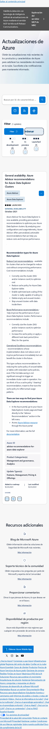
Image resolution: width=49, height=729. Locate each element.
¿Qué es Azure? (6, 661)
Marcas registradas (14, 724)
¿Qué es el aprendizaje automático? (29, 702)
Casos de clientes (21, 667)
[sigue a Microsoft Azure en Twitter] (6, 655)
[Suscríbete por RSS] (24, 110)
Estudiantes (31, 692)
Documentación (33, 689)
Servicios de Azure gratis (15, 670)
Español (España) (7, 711)
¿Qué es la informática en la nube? (28, 698)
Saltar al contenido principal (12, 1)
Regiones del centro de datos (18, 664)
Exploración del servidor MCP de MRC (37, 19)
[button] (15, 110)
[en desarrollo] (12, 152)
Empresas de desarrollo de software (15, 686)
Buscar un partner (18, 689)
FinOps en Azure (14, 673)
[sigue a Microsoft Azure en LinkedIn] (17, 655)
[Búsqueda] (42, 100)
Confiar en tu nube (38, 664)
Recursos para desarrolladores (13, 692)
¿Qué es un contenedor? (15, 708)
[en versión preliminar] (25, 152)
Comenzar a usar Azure (23, 661)
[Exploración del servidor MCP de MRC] (34, 110)
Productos (33, 667)
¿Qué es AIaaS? (30, 705)
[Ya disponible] (36, 149)
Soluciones (4, 676)
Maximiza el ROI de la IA (32, 673)
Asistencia (26, 679)
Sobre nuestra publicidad (33, 724)
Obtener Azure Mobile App (20, 649)
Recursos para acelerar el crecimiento (25, 676)
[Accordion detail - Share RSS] (13, 499)
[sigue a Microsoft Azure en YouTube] (22, 655)
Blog (42, 689)
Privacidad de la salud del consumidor (16, 717)
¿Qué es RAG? (32, 708)
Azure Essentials (6, 667)
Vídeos (11, 698)
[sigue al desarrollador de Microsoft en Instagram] (12, 655)
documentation (13, 434)
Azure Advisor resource (27, 422)
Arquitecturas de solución (10, 679)
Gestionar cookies (28, 721)
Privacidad (16, 721)
